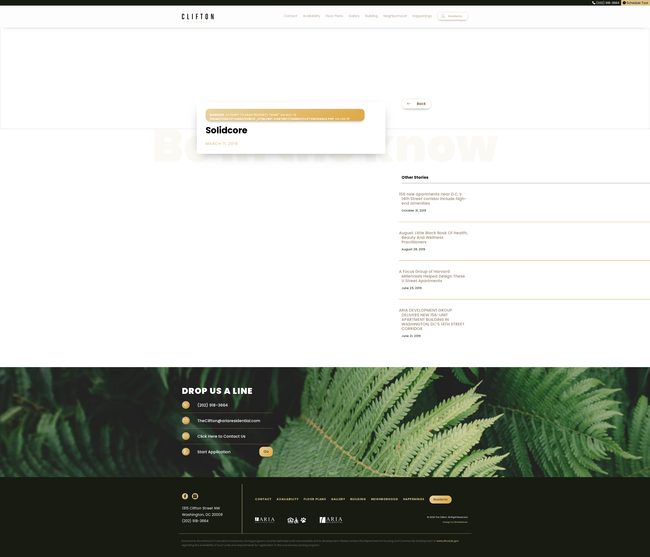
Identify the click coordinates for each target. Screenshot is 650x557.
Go (266, 451)
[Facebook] (185, 496)
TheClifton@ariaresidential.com (228, 420)
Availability (311, 16)
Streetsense (461, 522)
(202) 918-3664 (607, 3)
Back (421, 103)
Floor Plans (334, 16)
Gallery (354, 16)
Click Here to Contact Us (220, 436)
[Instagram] (195, 496)
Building (371, 16)
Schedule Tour (637, 3)
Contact (290, 16)
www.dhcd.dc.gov (447, 541)
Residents (455, 16)
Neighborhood (395, 16)
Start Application (214, 452)
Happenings (422, 16)
